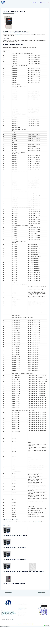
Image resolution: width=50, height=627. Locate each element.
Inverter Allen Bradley (37, 521)
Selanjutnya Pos (41, 592)
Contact (44, 2)
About (36, 2)
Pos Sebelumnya (8, 592)
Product (40, 2)
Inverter (18, 34)
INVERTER (12, 13)
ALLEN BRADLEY (6, 13)
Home (33, 2)
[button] (48, 2)
